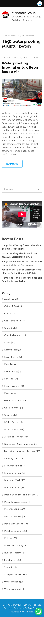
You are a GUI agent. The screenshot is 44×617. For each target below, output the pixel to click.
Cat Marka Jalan (12, 320)
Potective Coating (13, 545)
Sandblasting (11, 560)
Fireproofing (11, 371)
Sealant (8, 567)
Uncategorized (12, 581)
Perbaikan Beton (13, 509)
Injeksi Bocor (11, 422)
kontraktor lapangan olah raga (19, 451)
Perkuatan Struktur (14, 523)
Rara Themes (34, 608)
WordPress (27, 611)
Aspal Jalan (10, 299)
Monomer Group (24, 13)
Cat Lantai (9, 313)
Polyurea (9, 538)
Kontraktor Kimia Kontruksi (18, 444)
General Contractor (14, 400)
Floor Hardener (12, 386)
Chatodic (9, 328)
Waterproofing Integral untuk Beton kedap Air (20, 67)
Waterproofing (12, 589)
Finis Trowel (10, 364)
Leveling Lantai (12, 458)
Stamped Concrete (14, 574)
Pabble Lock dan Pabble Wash (19, 494)
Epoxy (7, 342)
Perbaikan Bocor (13, 516)
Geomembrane (12, 407)
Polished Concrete (14, 531)
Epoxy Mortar (11, 357)
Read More (12, 164)
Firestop (8, 378)
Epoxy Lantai (11, 349)
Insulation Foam (12, 429)
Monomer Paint (12, 487)
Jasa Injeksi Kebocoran (16, 436)
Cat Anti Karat (11, 306)
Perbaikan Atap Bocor (15, 502)
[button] (38, 611)
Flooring (8, 393)
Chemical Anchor (13, 335)
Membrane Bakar (13, 465)
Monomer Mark (12, 480)
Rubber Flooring (12, 552)
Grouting (9, 415)
